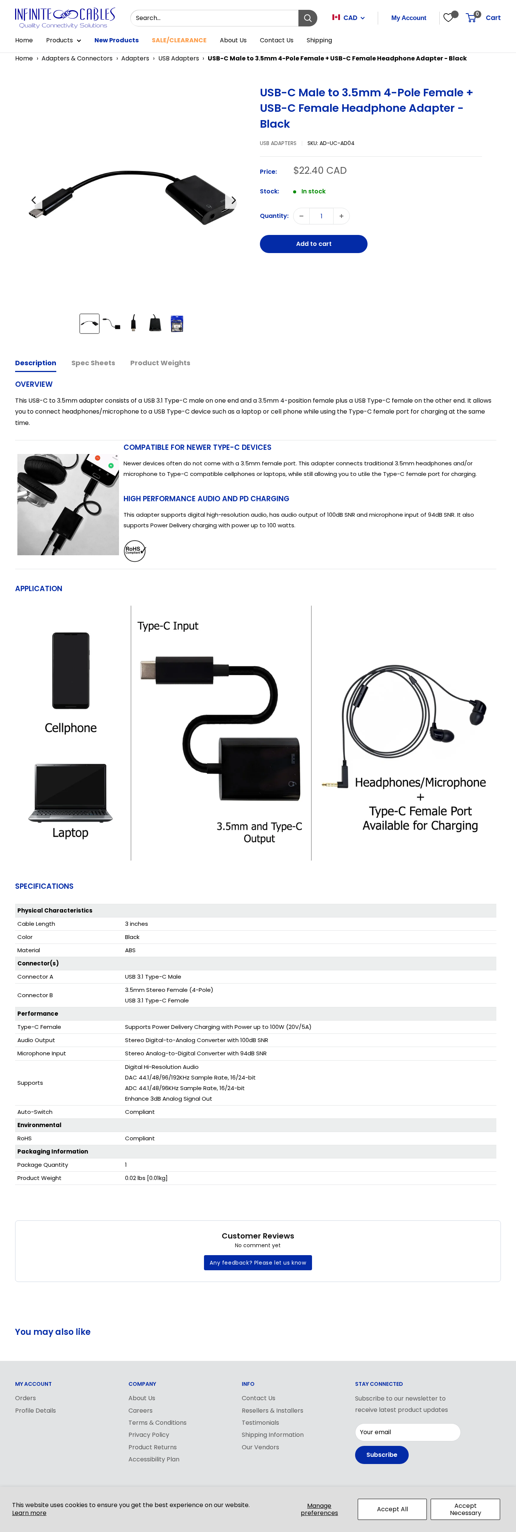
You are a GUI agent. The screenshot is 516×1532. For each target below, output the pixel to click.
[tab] (35, 363)
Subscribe (381, 1454)
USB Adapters (178, 58)
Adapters (135, 58)
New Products (116, 40)
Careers (140, 1410)
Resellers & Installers (272, 1410)
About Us (233, 40)
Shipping (319, 40)
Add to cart (314, 243)
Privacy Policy (148, 1434)
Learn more (29, 1513)
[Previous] (34, 200)
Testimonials (260, 1422)
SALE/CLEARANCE (179, 40)
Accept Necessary (465, 1509)
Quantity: (274, 216)
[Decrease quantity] (301, 216)
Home (24, 40)
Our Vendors (260, 1447)
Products (59, 40)
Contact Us (277, 40)
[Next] (234, 200)
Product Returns (152, 1447)
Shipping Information (273, 1434)
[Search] (307, 18)
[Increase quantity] (341, 216)
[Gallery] (134, 212)
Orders (25, 1398)
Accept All (392, 1509)
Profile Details (35, 1410)
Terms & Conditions (157, 1422)
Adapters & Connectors (77, 58)
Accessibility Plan (153, 1459)
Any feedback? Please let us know (258, 1262)
